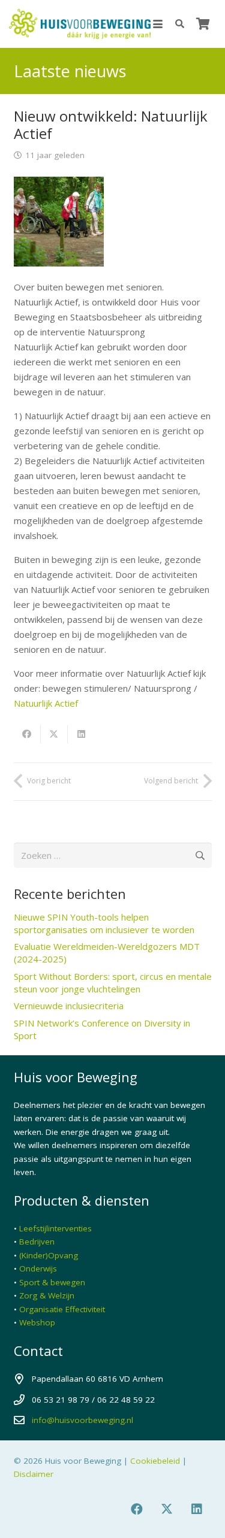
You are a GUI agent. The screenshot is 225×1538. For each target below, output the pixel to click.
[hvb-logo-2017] (80, 24)
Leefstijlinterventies (55, 1228)
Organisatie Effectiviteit (62, 1309)
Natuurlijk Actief (46, 703)
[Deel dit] (27, 734)
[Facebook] (137, 1509)
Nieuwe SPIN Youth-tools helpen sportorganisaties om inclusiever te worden (104, 923)
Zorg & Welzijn (46, 1295)
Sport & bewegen (52, 1282)
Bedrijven (37, 1241)
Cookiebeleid (155, 1460)
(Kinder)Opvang (48, 1255)
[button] (158, 24)
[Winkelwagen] (203, 24)
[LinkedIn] (197, 1509)
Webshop (37, 1322)
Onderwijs (38, 1268)
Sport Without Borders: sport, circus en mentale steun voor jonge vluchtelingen (113, 982)
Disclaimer (33, 1474)
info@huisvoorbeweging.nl (82, 1420)
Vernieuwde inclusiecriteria (69, 1006)
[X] (167, 1509)
